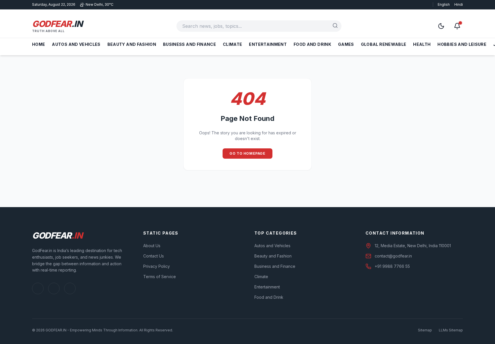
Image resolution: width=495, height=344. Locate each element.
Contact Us (153, 255)
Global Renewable (383, 44)
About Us (151, 245)
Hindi (458, 4)
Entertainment (268, 44)
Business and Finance (189, 44)
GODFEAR (57, 24)
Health (422, 44)
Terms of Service (159, 276)
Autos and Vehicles (76, 44)
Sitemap (425, 330)
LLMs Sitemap (451, 330)
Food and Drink (312, 44)
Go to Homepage (247, 153)
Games (346, 44)
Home (38, 44)
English (444, 4)
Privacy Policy (156, 266)
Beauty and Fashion (131, 44)
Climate (232, 44)
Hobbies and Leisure (461, 44)
